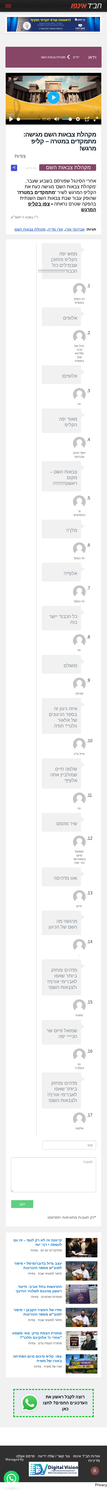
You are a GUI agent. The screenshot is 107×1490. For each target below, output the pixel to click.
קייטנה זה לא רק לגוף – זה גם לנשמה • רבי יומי (38, 1242)
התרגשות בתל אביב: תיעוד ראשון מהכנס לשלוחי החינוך (39, 1288)
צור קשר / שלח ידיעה (54, 1456)
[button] (11, 1478)
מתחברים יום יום (51, 1250)
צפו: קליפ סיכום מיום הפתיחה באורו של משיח (37, 1358)
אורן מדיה (55, 229)
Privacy (101, 1485)
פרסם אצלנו (25, 1456)
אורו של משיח (53, 1366)
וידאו (92, 57)
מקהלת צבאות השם (53, 57)
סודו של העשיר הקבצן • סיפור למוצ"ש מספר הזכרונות (38, 1312)
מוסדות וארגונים (51, 1297)
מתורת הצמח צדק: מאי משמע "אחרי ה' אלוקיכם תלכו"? (37, 1335)
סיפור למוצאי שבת (50, 1273)
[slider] (29, 119)
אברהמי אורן (75, 229)
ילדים (76, 57)
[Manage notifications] (95, 1470)
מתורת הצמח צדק (50, 1343)
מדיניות (94, 1460)
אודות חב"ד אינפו (86, 1456)
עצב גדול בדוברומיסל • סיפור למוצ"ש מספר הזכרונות (38, 1265)
